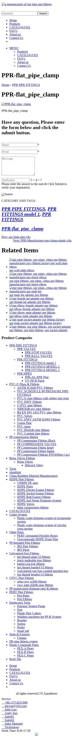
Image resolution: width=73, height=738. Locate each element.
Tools (12, 468)
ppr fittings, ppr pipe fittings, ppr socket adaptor (38, 330)
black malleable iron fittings (34, 560)
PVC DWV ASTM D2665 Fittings (38, 419)
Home (13, 20)
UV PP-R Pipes (34, 380)
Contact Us (16, 38)
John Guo (9, 709)
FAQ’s (13, 30)
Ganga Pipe (24, 423)
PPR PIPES (24, 373)
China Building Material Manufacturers (33, 475)
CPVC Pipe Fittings (21, 578)
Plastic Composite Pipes (24, 645)
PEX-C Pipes (25, 655)
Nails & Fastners (19, 634)
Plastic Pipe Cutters (29, 613)
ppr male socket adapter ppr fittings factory (35, 323)
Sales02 (8, 720)
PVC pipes (24, 426)
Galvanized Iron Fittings (24, 553)
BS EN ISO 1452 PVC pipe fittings (39, 412)
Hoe (19, 609)
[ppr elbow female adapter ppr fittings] (33, 305)
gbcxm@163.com (14, 706)
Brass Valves (25, 461)
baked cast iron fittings (31, 564)
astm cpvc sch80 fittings (32, 581)
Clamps (21, 638)
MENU (14, 48)
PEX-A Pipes (25, 648)
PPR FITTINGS (27, 359)
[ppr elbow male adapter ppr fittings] (32, 312)
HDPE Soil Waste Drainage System (39, 500)
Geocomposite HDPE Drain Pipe (37, 539)
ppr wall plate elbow (21, 270)
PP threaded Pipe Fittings (24, 542)
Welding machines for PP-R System (39, 616)
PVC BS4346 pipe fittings (33, 430)
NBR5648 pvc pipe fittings (33, 409)
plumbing (15, 472)
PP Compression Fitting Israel (35, 447)
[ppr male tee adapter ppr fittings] (40, 291)
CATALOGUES (19, 27)
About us (15, 34)
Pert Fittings (24, 599)
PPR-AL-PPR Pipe (37, 377)
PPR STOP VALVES (38, 352)
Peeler (21, 627)
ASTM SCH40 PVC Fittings (35, 387)
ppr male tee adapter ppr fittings (28, 295)
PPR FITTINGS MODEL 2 (42, 366)
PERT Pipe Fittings (21, 592)
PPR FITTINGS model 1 (29, 211)
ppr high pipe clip (16, 237)
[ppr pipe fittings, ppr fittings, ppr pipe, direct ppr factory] (27, 4)
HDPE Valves (25, 504)
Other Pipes (16, 532)
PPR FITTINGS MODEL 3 (42, 370)
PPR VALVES (26, 349)
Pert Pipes (23, 595)
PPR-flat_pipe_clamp (22, 228)
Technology (10, 727)
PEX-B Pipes (25, 652)
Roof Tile (15, 659)
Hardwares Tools (19, 602)
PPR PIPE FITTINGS (26, 85)
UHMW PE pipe (27, 482)
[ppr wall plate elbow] (40, 266)
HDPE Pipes (25, 486)
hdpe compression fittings (32, 507)
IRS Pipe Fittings (27, 546)
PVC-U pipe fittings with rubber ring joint (43, 398)
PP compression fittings (23, 437)
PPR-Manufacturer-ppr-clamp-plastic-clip (42, 240)
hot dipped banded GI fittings (35, 567)
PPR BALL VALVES (38, 356)
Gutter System (18, 514)
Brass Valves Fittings (22, 458)
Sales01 (8, 716)
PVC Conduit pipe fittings (33, 433)
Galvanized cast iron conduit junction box (42, 571)
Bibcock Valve (34, 465)
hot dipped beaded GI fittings (35, 574)
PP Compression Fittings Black (36, 440)
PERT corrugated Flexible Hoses (37, 535)
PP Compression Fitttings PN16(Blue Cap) (43, 454)
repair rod (23, 630)
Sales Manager (12, 723)
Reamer (22, 620)
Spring (21, 623)
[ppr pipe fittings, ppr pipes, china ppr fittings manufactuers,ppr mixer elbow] (40, 277)
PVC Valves (24, 416)
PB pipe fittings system (23, 641)
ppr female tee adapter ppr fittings (29, 302)
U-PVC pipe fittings (29, 405)
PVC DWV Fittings (29, 401)
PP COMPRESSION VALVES (36, 444)
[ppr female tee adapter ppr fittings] (31, 298)
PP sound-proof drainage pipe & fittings (33, 588)
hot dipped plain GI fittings (33, 556)
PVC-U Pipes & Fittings (24, 384)
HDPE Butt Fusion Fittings (34, 497)
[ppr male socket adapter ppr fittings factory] (37, 319)
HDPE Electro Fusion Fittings (35, 490)
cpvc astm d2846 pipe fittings (35, 585)
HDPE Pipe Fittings (21, 479)
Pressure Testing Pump (31, 606)
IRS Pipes (23, 549)
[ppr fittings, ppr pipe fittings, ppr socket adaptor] (40, 326)
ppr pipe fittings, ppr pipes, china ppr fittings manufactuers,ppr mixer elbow (36, 282)
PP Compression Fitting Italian (36, 451)
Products (14, 23)
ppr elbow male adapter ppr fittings (30, 316)
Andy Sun (9, 713)
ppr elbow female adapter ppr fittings (32, 309)
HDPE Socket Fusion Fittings (35, 493)
